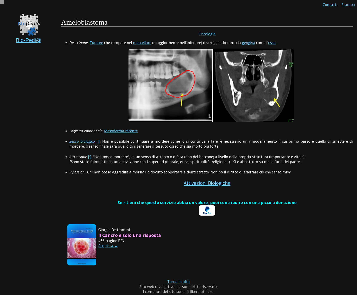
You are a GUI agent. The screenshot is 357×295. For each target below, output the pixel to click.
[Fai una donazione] (207, 214)
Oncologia (207, 33)
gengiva (248, 42)
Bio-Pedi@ (28, 40)
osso (272, 42)
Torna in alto (178, 281)
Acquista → (108, 245)
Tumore (96, 42)
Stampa (348, 4)
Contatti (330, 4)
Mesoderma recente (121, 130)
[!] (98, 141)
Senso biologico (82, 141)
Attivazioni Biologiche (207, 183)
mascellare (142, 42)
